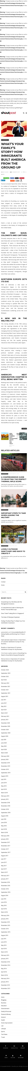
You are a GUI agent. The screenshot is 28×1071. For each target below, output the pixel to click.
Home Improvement (6, 1023)
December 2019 (5, 763)
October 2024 (5, 670)
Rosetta (3, 647)
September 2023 (5, 673)
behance (23, 1048)
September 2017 (5, 852)
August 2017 (4, 855)
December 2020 (5, 723)
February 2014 (5, 978)
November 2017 (5, 846)
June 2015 (4, 942)
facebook (5, 1048)
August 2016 (4, 895)
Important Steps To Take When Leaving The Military (13, 515)
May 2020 (3, 746)
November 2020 (5, 726)
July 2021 (3, 699)
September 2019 (5, 772)
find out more (5, 659)
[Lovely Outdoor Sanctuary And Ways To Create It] (14, 534)
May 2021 (3, 706)
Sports (3, 1031)
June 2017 (4, 862)
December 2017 (5, 842)
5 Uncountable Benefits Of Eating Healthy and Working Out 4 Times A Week (13, 634)
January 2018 (4, 839)
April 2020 (4, 749)
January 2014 (4, 982)
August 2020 (4, 736)
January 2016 (4, 919)
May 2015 (3, 945)
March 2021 (4, 713)
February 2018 (5, 836)
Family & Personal (6, 1011)
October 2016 (5, 889)
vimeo (6, 1057)
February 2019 (5, 796)
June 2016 (4, 902)
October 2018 (5, 809)
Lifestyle (3, 1028)
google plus (14, 1048)
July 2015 (3, 938)
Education (4, 1005)
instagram (20, 1057)
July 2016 (3, 899)
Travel (3, 1037)
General (5, 139)
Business (3, 1003)
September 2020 (5, 733)
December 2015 (5, 922)
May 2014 (3, 968)
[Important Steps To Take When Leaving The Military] (14, 498)
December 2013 (5, 985)
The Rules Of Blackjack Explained (10, 617)
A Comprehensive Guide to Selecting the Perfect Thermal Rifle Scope (13, 479)
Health (3, 1020)
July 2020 (3, 739)
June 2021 (4, 703)
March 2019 (4, 792)
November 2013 (5, 988)
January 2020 (4, 759)
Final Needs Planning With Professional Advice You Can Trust (10, 440)
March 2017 (4, 872)
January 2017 (4, 879)
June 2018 (4, 822)
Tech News (4, 1034)
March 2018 (4, 832)
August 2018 (4, 816)
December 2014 (5, 962)
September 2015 (5, 932)
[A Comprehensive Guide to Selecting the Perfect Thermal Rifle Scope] (14, 462)
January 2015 (4, 958)
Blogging (3, 1000)
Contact (3, 582)
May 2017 (3, 865)
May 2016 (3, 905)
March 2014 (4, 975)
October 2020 (5, 729)
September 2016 (5, 892)
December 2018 (5, 802)
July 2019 (3, 779)
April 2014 (4, 972)
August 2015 (4, 935)
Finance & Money (6, 1014)
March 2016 (4, 912)
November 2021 (5, 686)
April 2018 (4, 829)
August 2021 (4, 696)
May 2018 (3, 826)
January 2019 (4, 799)
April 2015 (4, 948)
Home (2, 585)
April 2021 (4, 709)
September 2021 (5, 693)
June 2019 (4, 782)
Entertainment (5, 1008)
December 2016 (5, 882)
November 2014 (5, 965)
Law (2, 1026)
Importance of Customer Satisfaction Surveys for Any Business (13, 641)
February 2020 (5, 756)
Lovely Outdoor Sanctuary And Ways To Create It (13, 551)
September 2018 (5, 812)
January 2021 (4, 719)
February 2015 (5, 955)
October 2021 (5, 690)
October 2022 (5, 676)
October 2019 (5, 769)
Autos (2, 997)
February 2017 (5, 875)
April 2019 (4, 789)
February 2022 (5, 683)
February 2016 (5, 915)
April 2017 (4, 869)
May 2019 (3, 786)
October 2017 (5, 849)
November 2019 (5, 766)
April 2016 (4, 909)
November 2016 (5, 885)
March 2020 (4, 753)
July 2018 (3, 819)
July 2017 (3, 859)
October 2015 (5, 928)
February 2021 (5, 716)
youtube (13, 1057)
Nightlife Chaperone (18, 435)
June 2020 (4, 743)
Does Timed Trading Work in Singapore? (12, 613)
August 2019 (4, 776)
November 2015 (5, 925)
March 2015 (4, 952)
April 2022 (4, 680)
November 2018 (5, 806)
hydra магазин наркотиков (9, 640)
